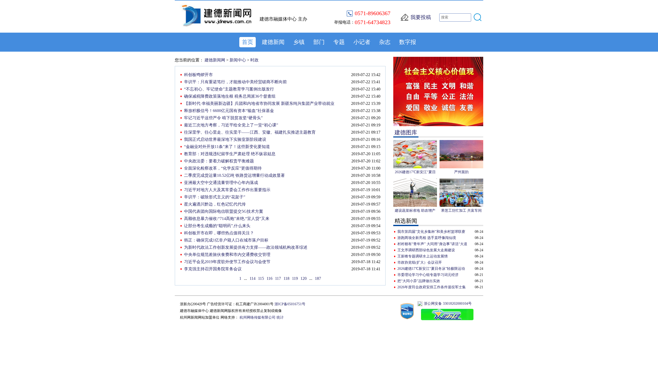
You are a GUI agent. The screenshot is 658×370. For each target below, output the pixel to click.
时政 (254, 60)
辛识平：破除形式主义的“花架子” (214, 197)
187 (318, 278)
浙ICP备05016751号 (290, 304)
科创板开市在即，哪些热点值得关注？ (219, 233)
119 (295, 278)
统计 (280, 317)
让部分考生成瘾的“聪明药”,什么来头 (217, 226)
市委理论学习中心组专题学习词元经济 (428, 275)
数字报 (407, 42)
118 (286, 278)
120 (303, 278)
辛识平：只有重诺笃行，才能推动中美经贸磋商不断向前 (235, 82)
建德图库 (406, 132)
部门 (319, 42)
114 (252, 278)
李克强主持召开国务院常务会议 (213, 269)
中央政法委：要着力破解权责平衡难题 (219, 161)
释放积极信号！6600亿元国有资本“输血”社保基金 (229, 110)
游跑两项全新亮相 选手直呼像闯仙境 (426, 238)
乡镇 (299, 42)
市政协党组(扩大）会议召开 (419, 262)
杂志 (384, 42)
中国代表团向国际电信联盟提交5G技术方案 (223, 211)
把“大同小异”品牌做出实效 (418, 281)
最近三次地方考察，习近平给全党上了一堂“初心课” (231, 125)
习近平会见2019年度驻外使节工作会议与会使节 (227, 262)
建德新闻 (273, 42)
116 (269, 278)
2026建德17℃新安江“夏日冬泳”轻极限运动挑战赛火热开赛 (431, 269)
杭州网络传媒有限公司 (258, 317)
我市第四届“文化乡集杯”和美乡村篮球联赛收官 (431, 232)
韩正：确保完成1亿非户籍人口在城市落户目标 (226, 240)
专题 (339, 42)
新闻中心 (238, 60)
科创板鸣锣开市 (198, 74)
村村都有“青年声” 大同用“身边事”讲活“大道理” (432, 244)
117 (278, 278)
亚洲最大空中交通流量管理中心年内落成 (221, 182)
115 (261, 278)
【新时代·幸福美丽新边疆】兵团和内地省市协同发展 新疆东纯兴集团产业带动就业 (259, 103)
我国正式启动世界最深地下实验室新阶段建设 (225, 139)
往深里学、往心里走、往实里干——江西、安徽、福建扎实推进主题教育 (250, 132)
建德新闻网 (215, 60)
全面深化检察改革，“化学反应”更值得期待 (223, 168)
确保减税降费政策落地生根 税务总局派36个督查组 (230, 96)
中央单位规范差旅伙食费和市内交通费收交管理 (227, 254)
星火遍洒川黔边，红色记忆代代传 (215, 204)
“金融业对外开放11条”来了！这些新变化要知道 (227, 146)
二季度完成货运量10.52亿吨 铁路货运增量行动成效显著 (234, 175)
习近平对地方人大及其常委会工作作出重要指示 (227, 190)
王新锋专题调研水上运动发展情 (422, 256)
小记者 (361, 42)
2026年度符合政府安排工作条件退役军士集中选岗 (431, 287)
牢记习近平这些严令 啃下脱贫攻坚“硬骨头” (223, 118)
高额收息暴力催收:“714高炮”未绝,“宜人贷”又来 (226, 218)
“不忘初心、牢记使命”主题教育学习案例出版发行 (229, 89)
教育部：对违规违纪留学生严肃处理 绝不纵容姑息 (230, 154)
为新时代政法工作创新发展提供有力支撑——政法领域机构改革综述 (245, 247)
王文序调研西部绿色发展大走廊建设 (426, 250)
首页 (247, 42)
